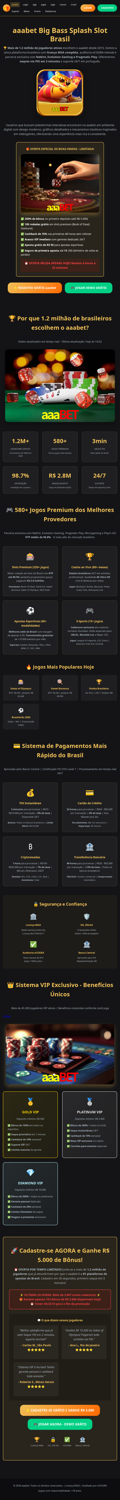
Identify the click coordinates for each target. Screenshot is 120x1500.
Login (25, 4)
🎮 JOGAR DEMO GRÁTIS (89, 288)
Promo (37, 11)
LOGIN (88, 7)
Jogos (43, 4)
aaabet (15, 4)
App (34, 4)
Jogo (53, 4)
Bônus (27, 11)
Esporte (15, 11)
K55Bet (7, 1016)
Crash (73, 4)
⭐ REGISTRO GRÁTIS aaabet (35, 288)
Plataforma (50, 11)
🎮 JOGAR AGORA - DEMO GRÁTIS (60, 1424)
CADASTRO (107, 7)
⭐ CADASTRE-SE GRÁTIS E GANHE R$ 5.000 (60, 1410)
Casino (63, 4)
